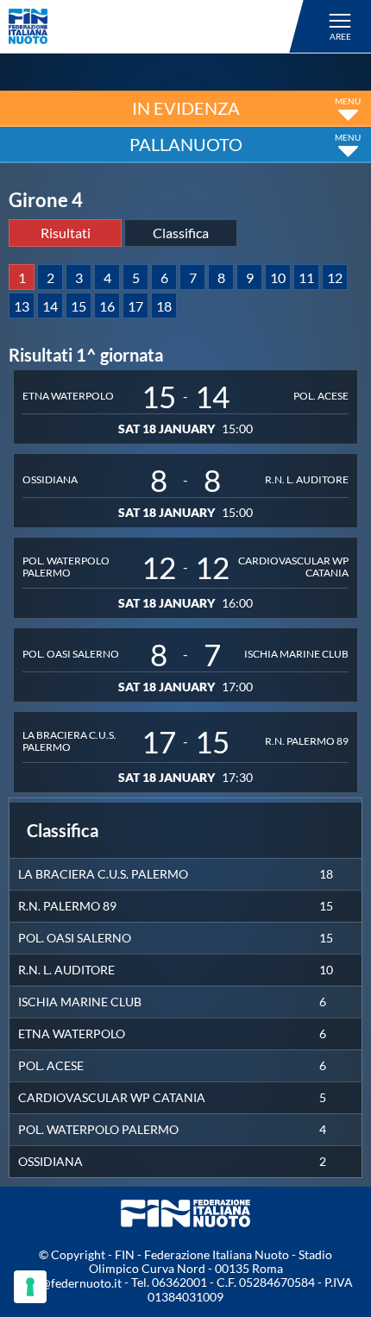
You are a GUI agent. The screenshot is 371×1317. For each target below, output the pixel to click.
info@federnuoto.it (70, 1283)
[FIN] (159, 26)
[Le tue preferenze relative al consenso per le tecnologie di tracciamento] (30, 1286)
